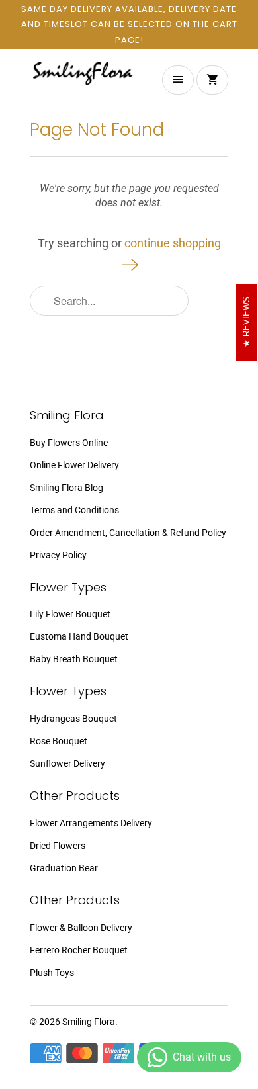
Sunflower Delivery (67, 763)
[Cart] (212, 80)
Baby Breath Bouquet (74, 659)
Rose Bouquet (58, 741)
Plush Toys (52, 972)
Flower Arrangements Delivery (91, 823)
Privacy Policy (58, 555)
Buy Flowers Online (69, 442)
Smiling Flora (88, 1021)
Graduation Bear (64, 868)
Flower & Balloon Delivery (81, 927)
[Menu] (178, 80)
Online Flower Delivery (74, 465)
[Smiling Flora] (83, 78)
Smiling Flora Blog (66, 487)
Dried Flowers (57, 845)
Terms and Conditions (74, 510)
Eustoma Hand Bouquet (79, 636)
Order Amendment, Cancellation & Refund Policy (128, 532)
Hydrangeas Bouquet (73, 718)
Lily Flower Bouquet (70, 614)
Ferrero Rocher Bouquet (79, 950)
